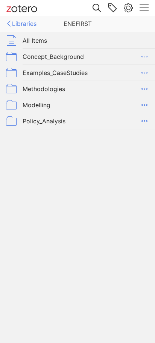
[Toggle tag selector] (112, 8)
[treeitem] (77, 40)
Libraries (24, 23)
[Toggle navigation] (144, 8)
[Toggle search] (97, 8)
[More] (144, 56)
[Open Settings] (128, 8)
